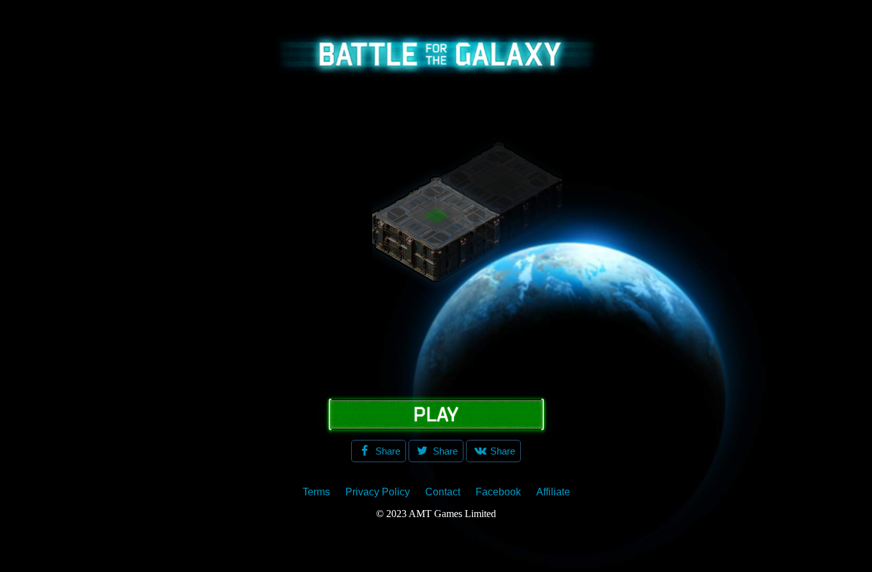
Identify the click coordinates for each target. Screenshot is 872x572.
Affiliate (553, 491)
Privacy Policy (377, 491)
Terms (316, 491)
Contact (442, 491)
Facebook (498, 491)
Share (386, 451)
